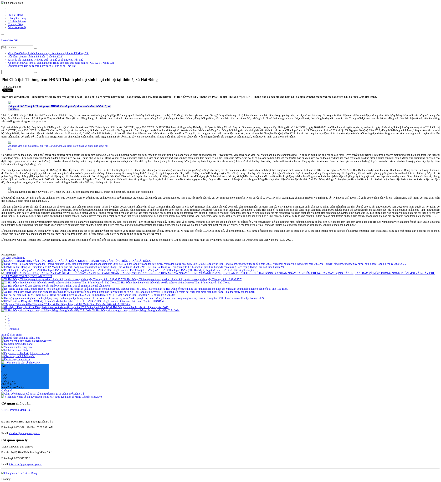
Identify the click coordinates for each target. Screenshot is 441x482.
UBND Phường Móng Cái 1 (17, 409)
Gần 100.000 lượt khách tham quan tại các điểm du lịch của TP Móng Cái (48, 53)
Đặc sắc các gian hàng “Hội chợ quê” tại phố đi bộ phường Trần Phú (45, 59)
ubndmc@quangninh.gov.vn (24, 433)
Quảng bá (6, 390)
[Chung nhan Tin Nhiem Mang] (19, 473)
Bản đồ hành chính (11, 334)
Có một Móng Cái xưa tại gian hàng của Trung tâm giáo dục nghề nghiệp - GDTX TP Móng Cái (61, 62)
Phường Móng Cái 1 (9, 40)
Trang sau (13, 328)
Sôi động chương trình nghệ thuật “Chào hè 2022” (35, 56)
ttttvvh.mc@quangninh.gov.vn (25, 464)
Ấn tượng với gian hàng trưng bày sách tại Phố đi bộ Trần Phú (42, 65)
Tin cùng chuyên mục (13, 257)
